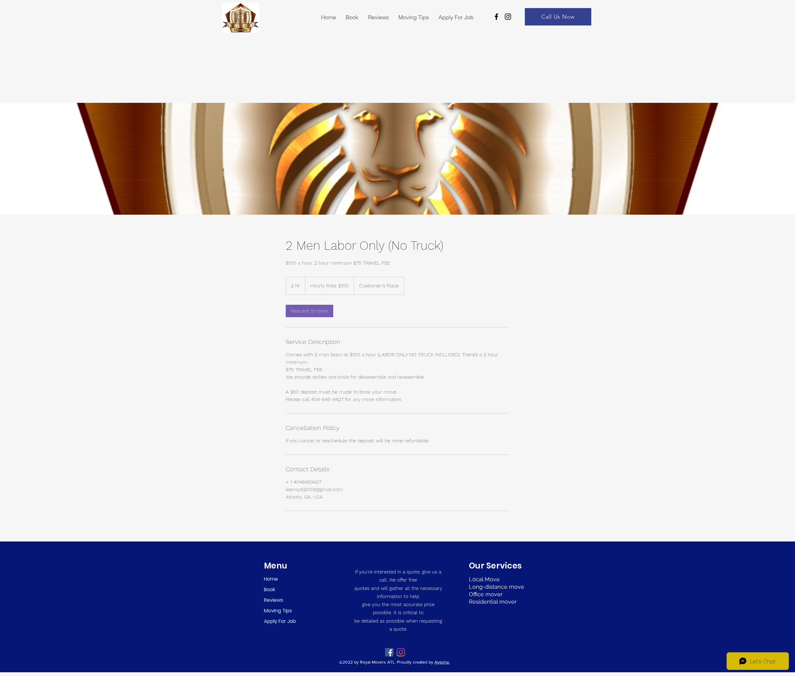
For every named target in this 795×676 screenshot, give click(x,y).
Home (271, 578)
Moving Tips (278, 610)
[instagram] (508, 16)
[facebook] (496, 16)
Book (269, 589)
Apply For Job (280, 621)
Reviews (273, 600)
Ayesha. (442, 662)
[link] (309, 311)
